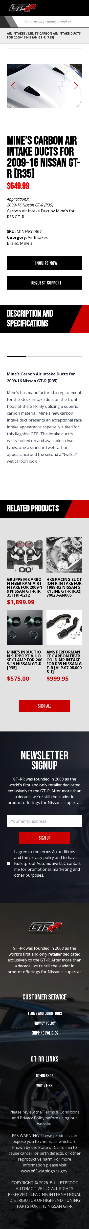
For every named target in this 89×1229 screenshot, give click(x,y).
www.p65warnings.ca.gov (44, 1171)
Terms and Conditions (44, 1013)
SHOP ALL (44, 706)
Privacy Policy (44, 1023)
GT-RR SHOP (44, 1075)
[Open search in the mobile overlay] (51, 21)
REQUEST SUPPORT (46, 282)
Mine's (26, 243)
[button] (13, 85)
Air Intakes (16, 33)
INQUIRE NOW (46, 263)
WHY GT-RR (44, 1085)
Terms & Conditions (61, 1112)
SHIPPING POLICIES (44, 1033)
